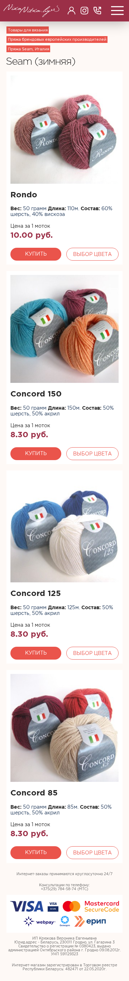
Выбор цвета (92, 254)
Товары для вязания (28, 30)
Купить (36, 254)
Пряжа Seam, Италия (28, 49)
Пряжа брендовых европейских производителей (57, 39)
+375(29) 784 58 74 (97, 10)
